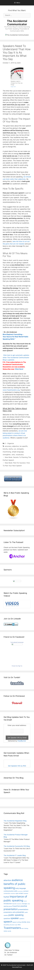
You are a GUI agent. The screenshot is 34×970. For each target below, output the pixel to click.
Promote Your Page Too (17, 665)
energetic (20, 449)
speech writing (17, 922)
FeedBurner (22, 741)
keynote (14, 903)
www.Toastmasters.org (11, 390)
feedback (26, 893)
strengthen (7, 454)
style (16, 924)
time (19, 924)
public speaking (15, 915)
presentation (11, 909)
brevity (5, 449)
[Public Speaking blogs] (13, 519)
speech (8, 921)
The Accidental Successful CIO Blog (17, 846)
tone (22, 928)
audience (17, 880)
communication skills (10, 891)
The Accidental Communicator (17, 22)
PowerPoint (16, 906)
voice (5, 931)
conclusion (20, 891)
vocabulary (20, 454)
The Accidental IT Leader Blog (15, 855)
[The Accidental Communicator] (17, 644)
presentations (23, 909)
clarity (11, 449)
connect (25, 891)
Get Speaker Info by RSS (17, 766)
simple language (18, 452)
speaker (15, 918)
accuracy (8, 446)
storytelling (6, 924)
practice (24, 906)
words (9, 931)
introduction (8, 903)
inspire (25, 901)
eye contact (19, 893)
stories (23, 922)
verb (13, 454)
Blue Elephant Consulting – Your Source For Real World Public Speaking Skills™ (15, 336)
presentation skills (10, 912)
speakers (21, 918)
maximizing (7, 452)
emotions (13, 893)
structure (12, 924)
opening (6, 906)
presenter (20, 912)
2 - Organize (9, 443)
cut (15, 449)
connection (7, 893)
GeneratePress (17, 967)
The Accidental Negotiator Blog (15, 821)
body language (20, 888)
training (26, 928)
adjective (15, 446)
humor (6, 897)
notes (28, 903)
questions (7, 918)
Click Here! (19, 369)
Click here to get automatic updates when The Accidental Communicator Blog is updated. (16, 357)
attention (7, 880)
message (24, 903)
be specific (24, 446)
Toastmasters (12, 927)
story (28, 922)
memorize (19, 903)
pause (10, 906)
